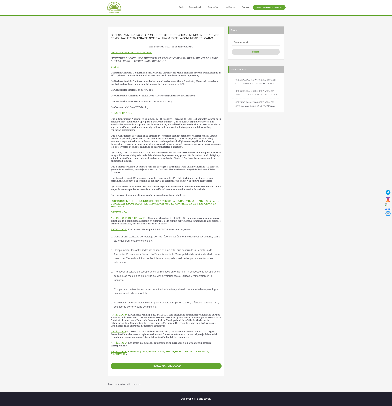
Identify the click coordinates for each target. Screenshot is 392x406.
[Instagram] (388, 199)
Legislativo (230, 7)
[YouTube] (388, 206)
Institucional (195, 7)
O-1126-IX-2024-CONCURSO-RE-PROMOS (166, 359)
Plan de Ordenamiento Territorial (268, 7)
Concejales (213, 7)
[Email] (388, 214)
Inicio (181, 7)
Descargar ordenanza (167, 366)
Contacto (246, 7)
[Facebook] (388, 192)
